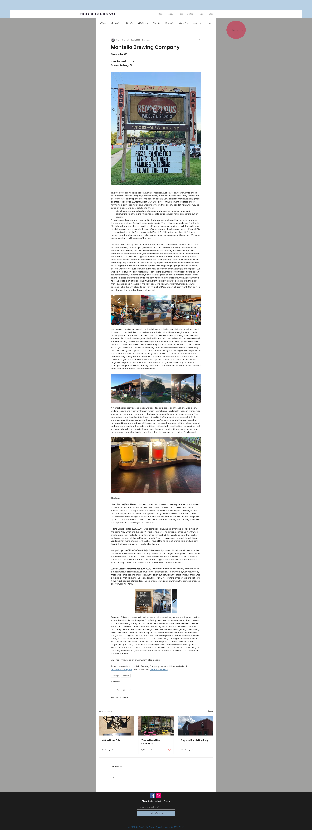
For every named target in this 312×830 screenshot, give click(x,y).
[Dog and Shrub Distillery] (195, 726)
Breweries (115, 23)
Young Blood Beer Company (151, 742)
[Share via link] (130, 690)
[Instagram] (158, 795)
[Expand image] (126, 310)
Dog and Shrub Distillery (194, 740)
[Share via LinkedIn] (124, 690)
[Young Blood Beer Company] (156, 726)
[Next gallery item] (174, 600)
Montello (126, 676)
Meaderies (169, 23)
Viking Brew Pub (111, 740)
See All (210, 711)
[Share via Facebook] (112, 690)
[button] (210, 23)
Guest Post (184, 23)
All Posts (103, 23)
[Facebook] (152, 795)
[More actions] (199, 40)
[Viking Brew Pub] (116, 726)
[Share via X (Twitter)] (118, 690)
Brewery (115, 676)
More (195, 23)
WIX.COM (179, 827)
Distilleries (143, 23)
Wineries (129, 23)
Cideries (156, 23)
